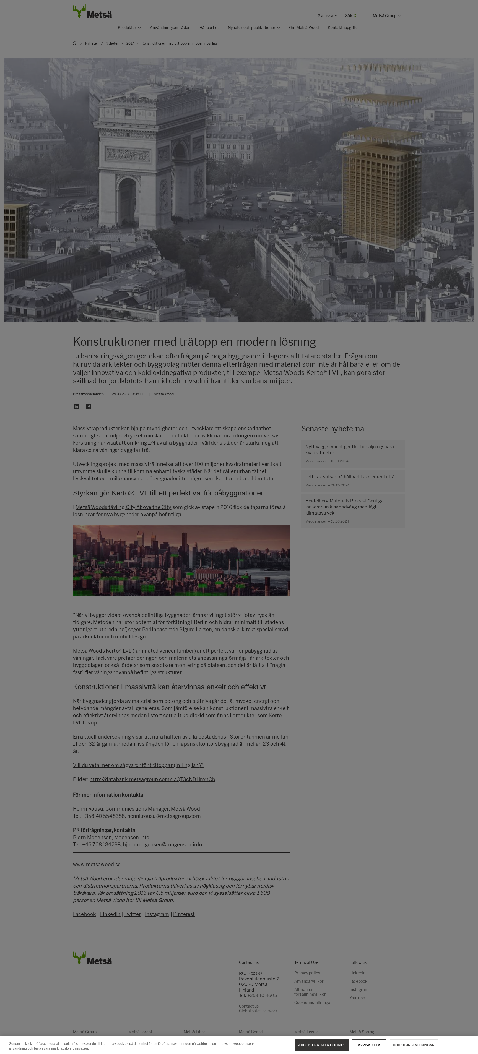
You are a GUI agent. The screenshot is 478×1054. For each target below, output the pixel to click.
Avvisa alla (369, 1045)
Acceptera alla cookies (322, 1045)
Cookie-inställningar (414, 1045)
